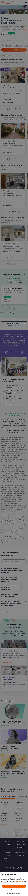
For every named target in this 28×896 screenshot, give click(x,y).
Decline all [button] (14, 889)
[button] (14, 893)
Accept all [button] (14, 886)
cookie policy (18, 881)
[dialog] (14, 884)
